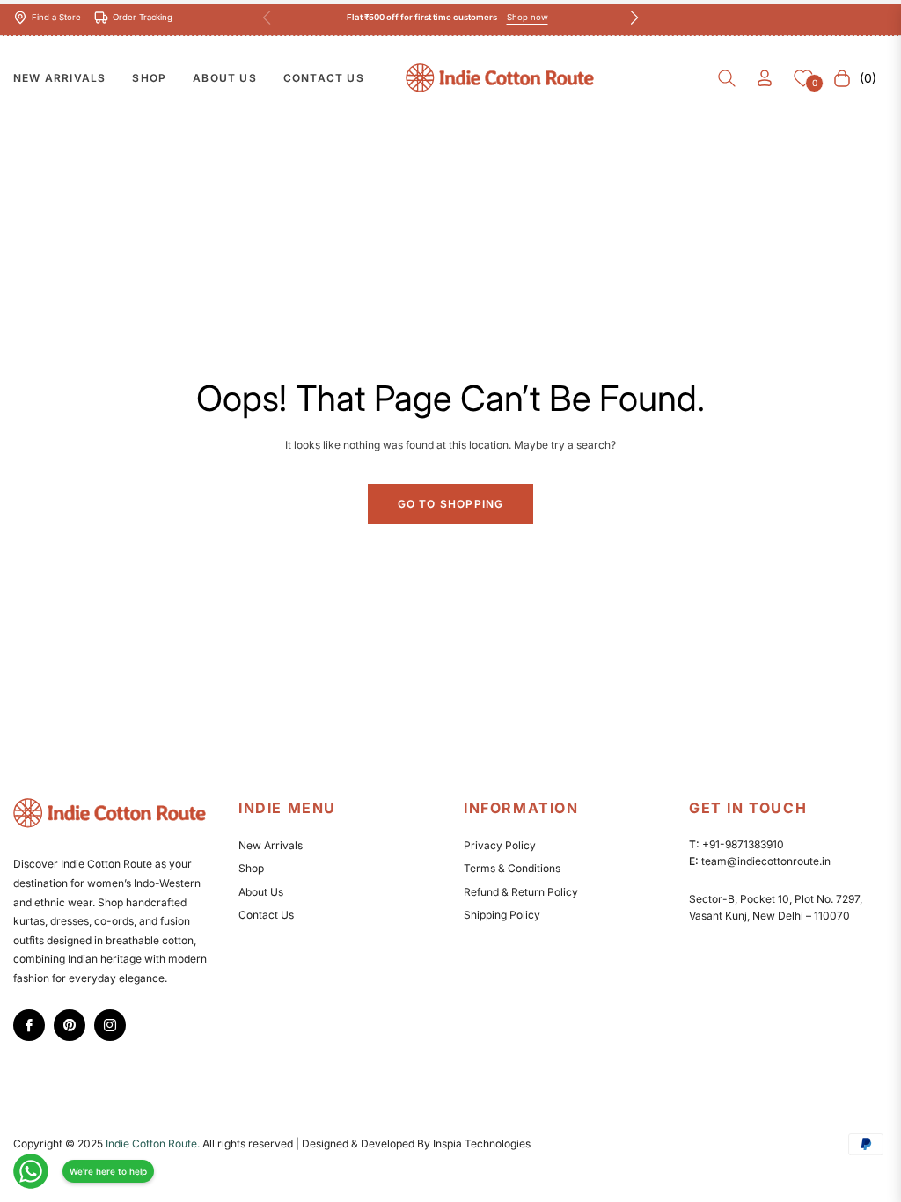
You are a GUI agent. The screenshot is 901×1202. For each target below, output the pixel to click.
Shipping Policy (502, 914)
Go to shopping (451, 503)
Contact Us (266, 914)
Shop (251, 868)
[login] (764, 77)
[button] (726, 78)
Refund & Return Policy (521, 891)
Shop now (527, 17)
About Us (260, 891)
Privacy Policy (500, 845)
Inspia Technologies (482, 1143)
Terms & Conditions (512, 868)
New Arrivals (270, 845)
